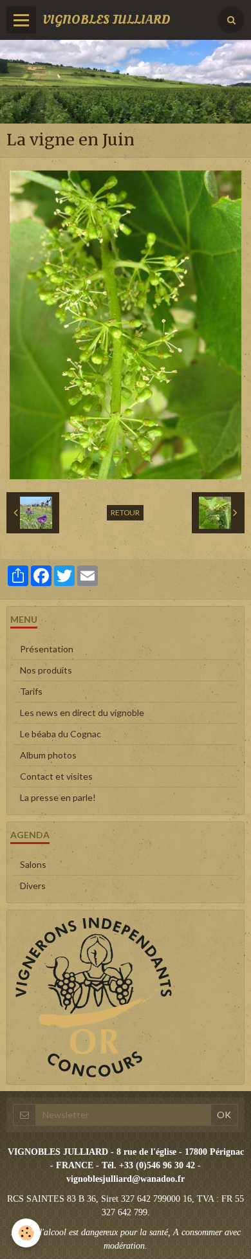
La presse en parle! (58, 797)
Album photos (48, 754)
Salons (33, 864)
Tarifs (31, 691)
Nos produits (46, 670)
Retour (125, 512)
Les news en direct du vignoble (82, 712)
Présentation (46, 648)
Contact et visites (56, 776)
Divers (33, 885)
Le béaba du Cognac (60, 733)
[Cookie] (26, 1232)
